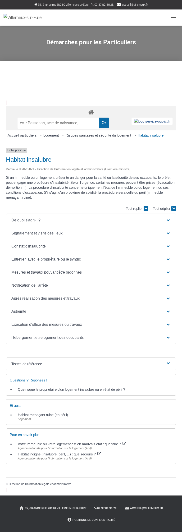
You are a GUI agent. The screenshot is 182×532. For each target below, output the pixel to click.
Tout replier (135, 208)
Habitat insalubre (151, 135)
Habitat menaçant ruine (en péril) (43, 415)
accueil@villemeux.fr (135, 4)
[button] (91, 220)
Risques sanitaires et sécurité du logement (98, 135)
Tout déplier (162, 208)
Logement (51, 135)
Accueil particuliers (23, 135)
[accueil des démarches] (91, 112)
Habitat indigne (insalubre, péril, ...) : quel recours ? (57, 454)
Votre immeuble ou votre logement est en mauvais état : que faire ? (70, 444)
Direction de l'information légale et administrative (40, 484)
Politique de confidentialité (94, 520)
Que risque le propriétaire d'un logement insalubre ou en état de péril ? (71, 389)
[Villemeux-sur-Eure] (24, 17)
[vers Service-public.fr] (152, 121)
